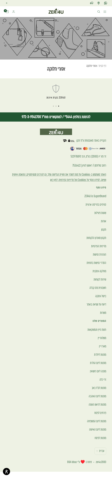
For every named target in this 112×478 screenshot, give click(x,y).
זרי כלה (102, 379)
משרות (103, 312)
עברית (101, 451)
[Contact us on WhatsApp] (105, 3)
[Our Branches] (98, 3)
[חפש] (98, 11)
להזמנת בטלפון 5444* (77, 117)
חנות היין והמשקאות (97, 329)
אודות (103, 221)
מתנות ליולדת (100, 354)
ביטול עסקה (100, 296)
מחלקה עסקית (99, 271)
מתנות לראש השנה (97, 404)
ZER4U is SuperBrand (95, 196)
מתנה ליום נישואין (98, 371)
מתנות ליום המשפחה (96, 421)
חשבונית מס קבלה (97, 287)
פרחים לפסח (100, 413)
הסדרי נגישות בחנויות (96, 263)
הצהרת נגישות (99, 254)
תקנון (103, 229)
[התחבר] (13, 11)
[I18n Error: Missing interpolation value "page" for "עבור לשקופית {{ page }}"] (58, 106)
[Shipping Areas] (91, 3)
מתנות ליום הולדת (98, 363)
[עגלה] (7, 11)
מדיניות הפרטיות (98, 246)
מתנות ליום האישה (97, 429)
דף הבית (102, 66)
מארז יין (102, 346)
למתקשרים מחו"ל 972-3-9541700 (42, 117)
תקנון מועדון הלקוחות (96, 238)
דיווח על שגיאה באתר (96, 304)
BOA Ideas (72, 462)
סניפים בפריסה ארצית (96, 204)
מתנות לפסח (100, 438)
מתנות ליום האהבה (97, 396)
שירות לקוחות (100, 279)
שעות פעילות (100, 213)
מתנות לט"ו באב (99, 388)
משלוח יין (102, 338)
